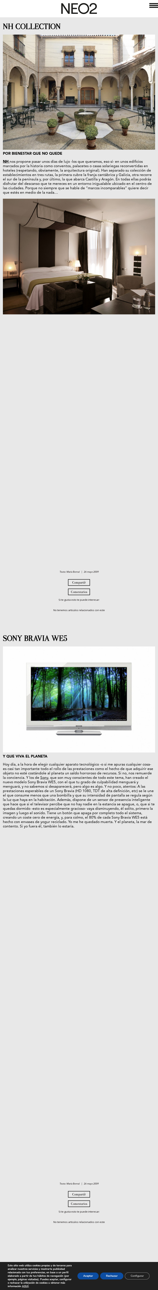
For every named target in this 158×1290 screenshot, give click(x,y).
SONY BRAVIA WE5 (35, 638)
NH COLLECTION (32, 26)
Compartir (79, 582)
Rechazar (112, 1276)
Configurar (137, 1276)
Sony (44, 778)
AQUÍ (25, 1286)
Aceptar (88, 1276)
